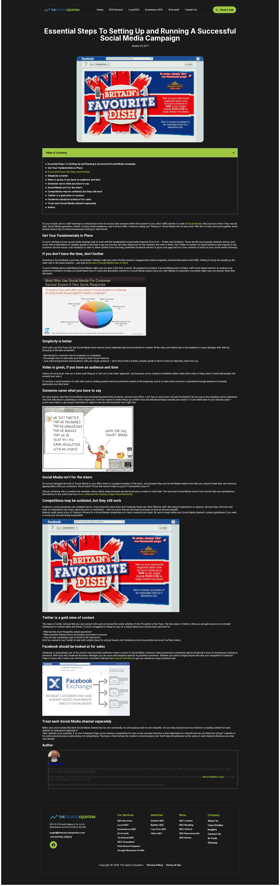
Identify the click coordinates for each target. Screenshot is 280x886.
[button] (233, 153)
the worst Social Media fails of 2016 (108, 263)
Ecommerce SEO (154, 9)
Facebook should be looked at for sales (69, 199)
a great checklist (123, 658)
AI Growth (174, 9)
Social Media (195, 223)
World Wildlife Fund (213, 777)
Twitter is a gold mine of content (66, 195)
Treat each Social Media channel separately (72, 203)
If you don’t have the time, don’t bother (69, 171)
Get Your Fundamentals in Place (65, 168)
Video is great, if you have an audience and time (74, 179)
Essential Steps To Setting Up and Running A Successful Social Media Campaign (91, 164)
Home (100, 9)
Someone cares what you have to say (68, 183)
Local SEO (134, 9)
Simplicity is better (58, 175)
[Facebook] (53, 844)
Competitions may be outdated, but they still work (75, 191)
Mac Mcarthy (55, 764)
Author (51, 207)
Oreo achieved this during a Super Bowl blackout (105, 494)
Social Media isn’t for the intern (65, 187)
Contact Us (191, 9)
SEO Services (116, 9)
